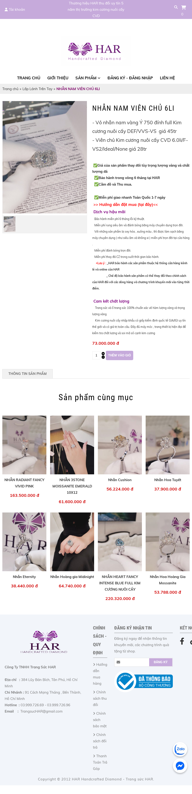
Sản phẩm (85, 77)
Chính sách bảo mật (100, 719)
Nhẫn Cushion (120, 480)
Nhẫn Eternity (24, 576)
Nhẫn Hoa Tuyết (167, 480)
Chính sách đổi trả (100, 741)
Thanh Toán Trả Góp (100, 762)
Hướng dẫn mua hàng (100, 674)
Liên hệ (167, 77)
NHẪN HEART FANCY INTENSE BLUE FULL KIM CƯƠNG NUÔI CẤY (119, 583)
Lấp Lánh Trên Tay (37, 89)
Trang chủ (28, 77)
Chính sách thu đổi (100, 698)
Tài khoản (17, 9)
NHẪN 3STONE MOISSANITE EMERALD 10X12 (72, 486)
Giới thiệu (57, 77)
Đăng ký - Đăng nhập (130, 77)
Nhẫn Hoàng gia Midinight (72, 576)
